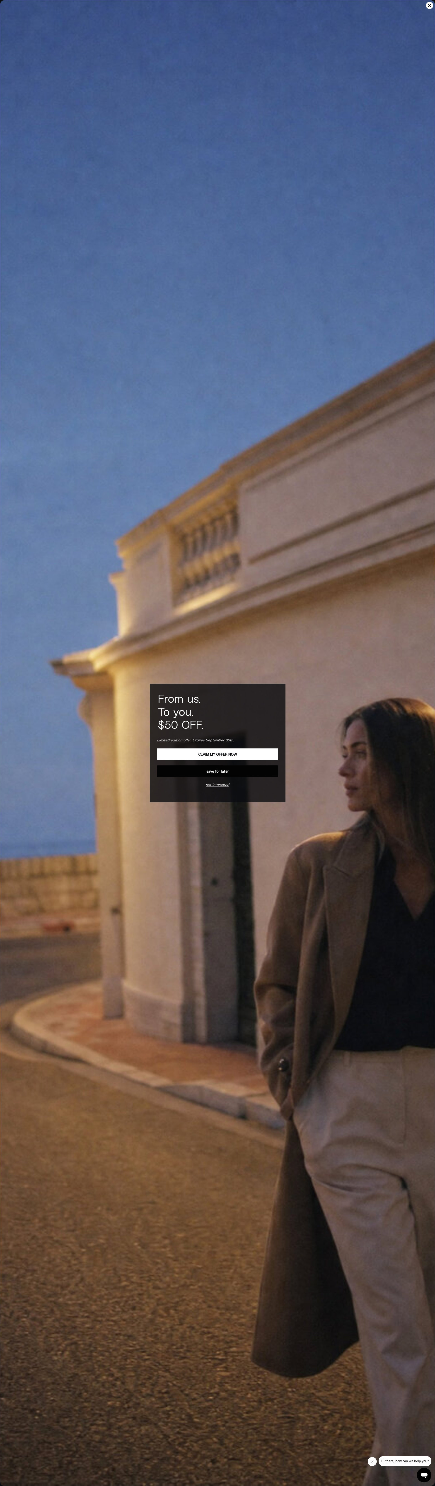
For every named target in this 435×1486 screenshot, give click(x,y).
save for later (217, 771)
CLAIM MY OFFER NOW (217, 754)
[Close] (429, 5)
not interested (217, 784)
